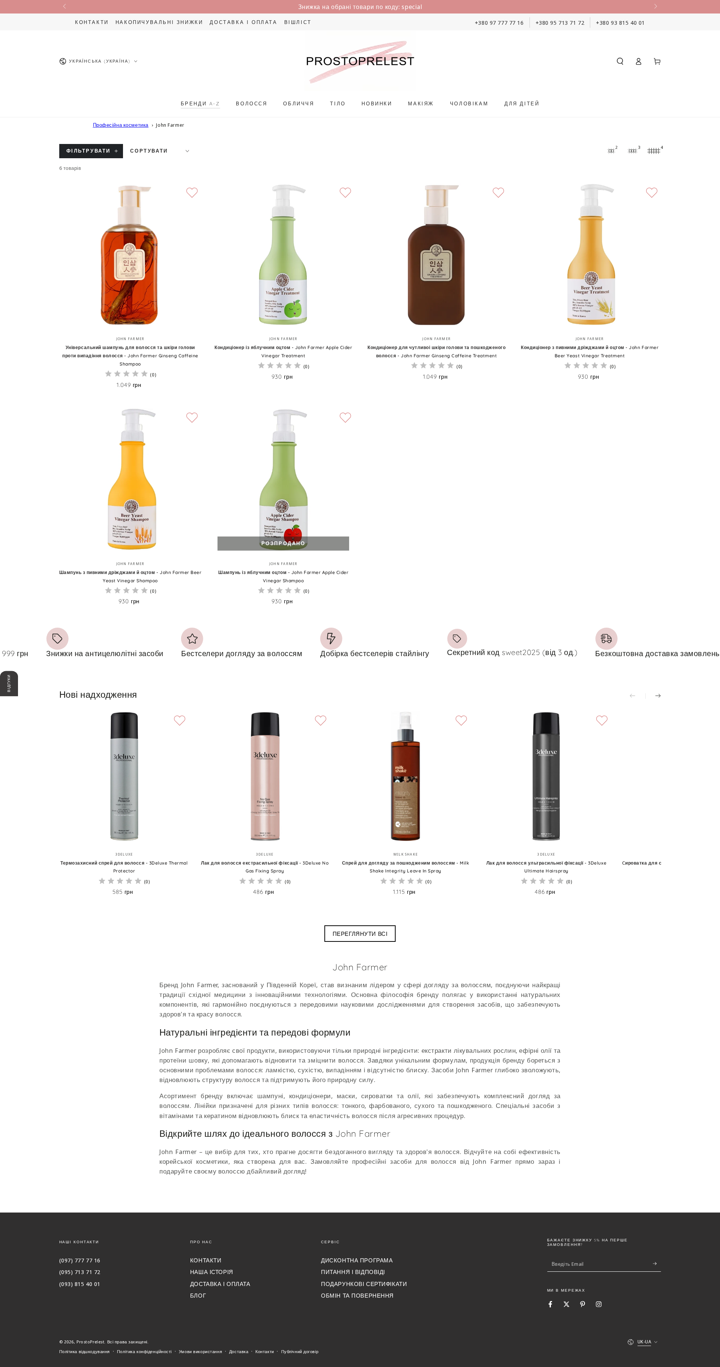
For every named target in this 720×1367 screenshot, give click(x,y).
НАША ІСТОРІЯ (211, 1272)
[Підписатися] (657, 1263)
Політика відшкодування (84, 1351)
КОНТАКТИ (206, 1260)
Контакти (92, 22)
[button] (620, 61)
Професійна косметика (120, 124)
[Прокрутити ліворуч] (65, 6)
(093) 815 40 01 (80, 1284)
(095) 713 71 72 (80, 1272)
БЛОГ (198, 1295)
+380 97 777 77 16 (499, 22)
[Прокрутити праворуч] (655, 6)
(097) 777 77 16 (80, 1260)
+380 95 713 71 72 (560, 22)
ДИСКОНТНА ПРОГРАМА (357, 1260)
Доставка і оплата (243, 22)
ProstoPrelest (90, 1342)
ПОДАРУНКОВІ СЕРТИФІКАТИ (364, 1284)
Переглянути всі (360, 933)
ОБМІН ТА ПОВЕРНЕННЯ (357, 1295)
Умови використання (200, 1351)
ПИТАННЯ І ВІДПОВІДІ (353, 1272)
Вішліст (298, 22)
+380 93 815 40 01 (620, 22)
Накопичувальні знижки (159, 22)
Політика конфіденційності (144, 1351)
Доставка (239, 1351)
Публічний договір (300, 1351)
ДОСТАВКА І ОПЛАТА (220, 1284)
